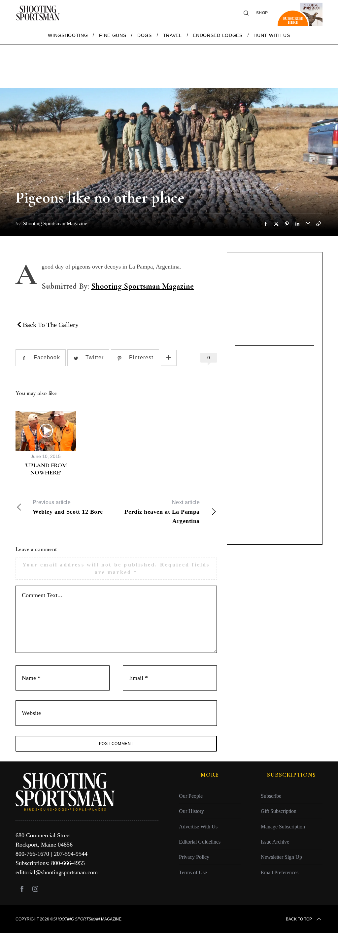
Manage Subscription (283, 826)
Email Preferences (279, 872)
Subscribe (271, 796)
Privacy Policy (194, 857)
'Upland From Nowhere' (46, 469)
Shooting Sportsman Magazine (142, 286)
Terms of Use (193, 872)
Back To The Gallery (50, 324)
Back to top (299, 919)
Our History (191, 811)
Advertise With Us (198, 826)
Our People (191, 796)
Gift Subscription (278, 811)
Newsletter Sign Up (281, 857)
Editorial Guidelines (199, 842)
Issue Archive (275, 842)
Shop (262, 13)
